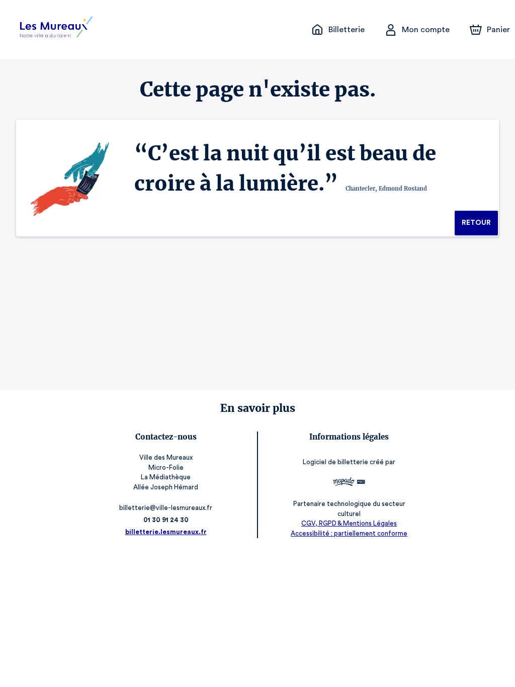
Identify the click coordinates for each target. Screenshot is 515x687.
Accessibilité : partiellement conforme (349, 533)
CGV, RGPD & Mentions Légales (349, 523)
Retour (476, 222)
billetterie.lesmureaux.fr (166, 532)
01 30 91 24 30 (166, 520)
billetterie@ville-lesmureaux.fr (165, 507)
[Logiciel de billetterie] (349, 483)
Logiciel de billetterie (335, 462)
